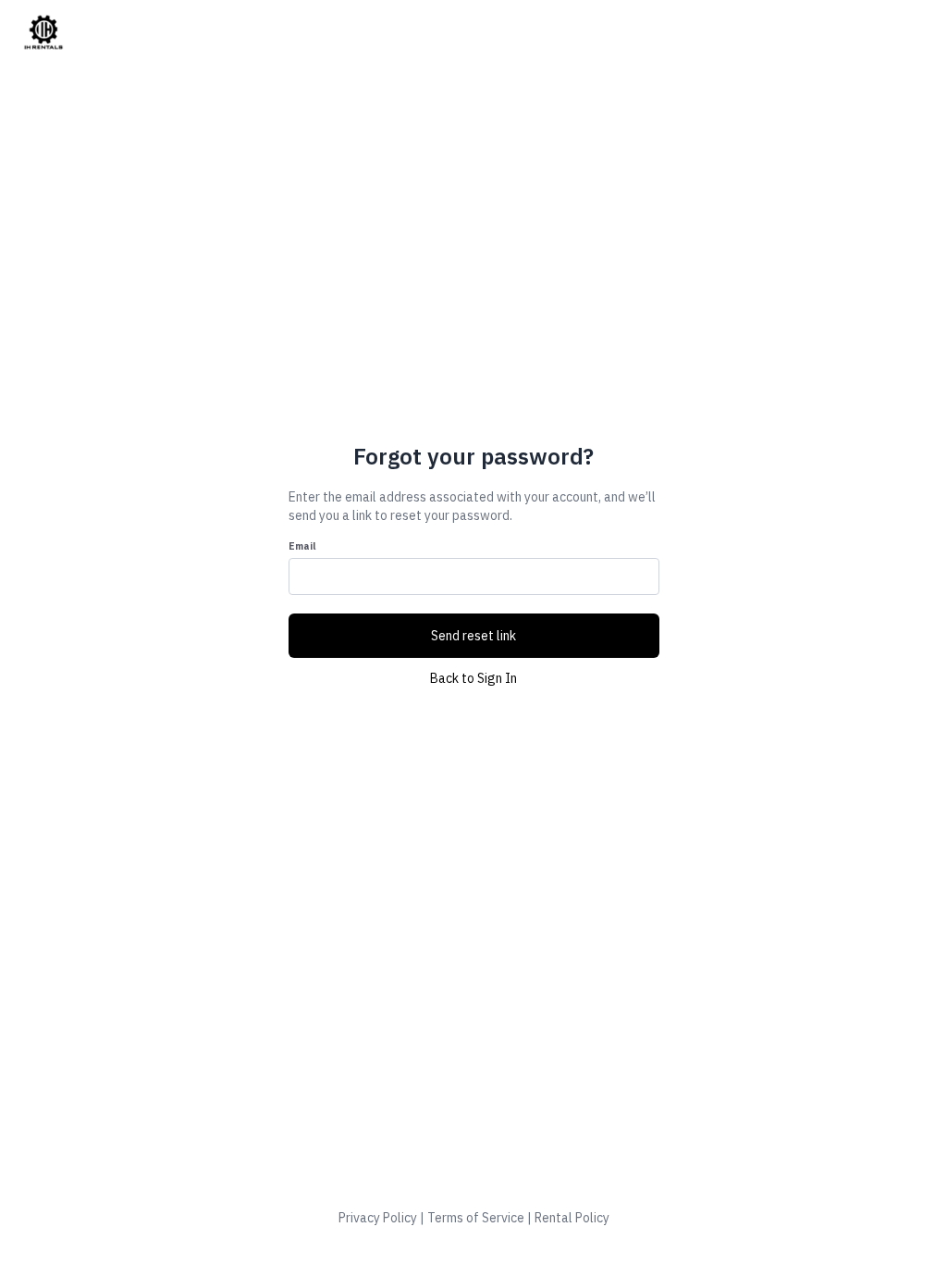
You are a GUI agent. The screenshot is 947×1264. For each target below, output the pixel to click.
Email (302, 546)
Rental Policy (572, 1217)
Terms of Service (475, 1217)
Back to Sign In (473, 678)
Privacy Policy (377, 1217)
